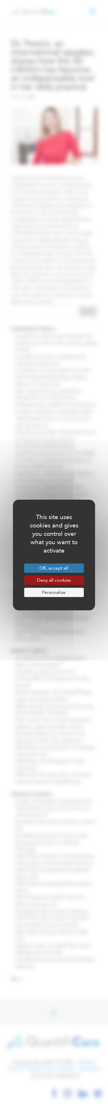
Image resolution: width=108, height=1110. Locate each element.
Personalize (54, 592)
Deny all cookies (54, 580)
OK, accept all (53, 568)
